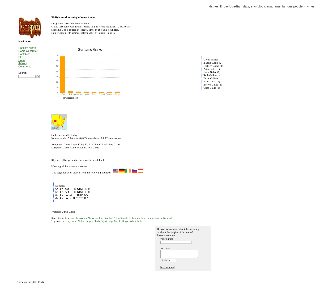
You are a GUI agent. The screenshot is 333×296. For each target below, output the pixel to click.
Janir (72, 218)
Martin (117, 221)
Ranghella (125, 218)
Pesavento (81, 218)
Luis (97, 221)
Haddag (150, 218)
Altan (117, 218)
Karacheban (138, 218)
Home (21, 60)
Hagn (110, 221)
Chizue (159, 218)
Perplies (90, 221)
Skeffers (108, 218)
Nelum (81, 221)
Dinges (126, 221)
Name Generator (27, 50)
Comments (24, 66)
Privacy (22, 63)
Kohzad (167, 218)
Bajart (103, 221)
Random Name (27, 47)
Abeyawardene (95, 218)
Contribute (24, 53)
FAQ (21, 57)
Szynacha (72, 221)
